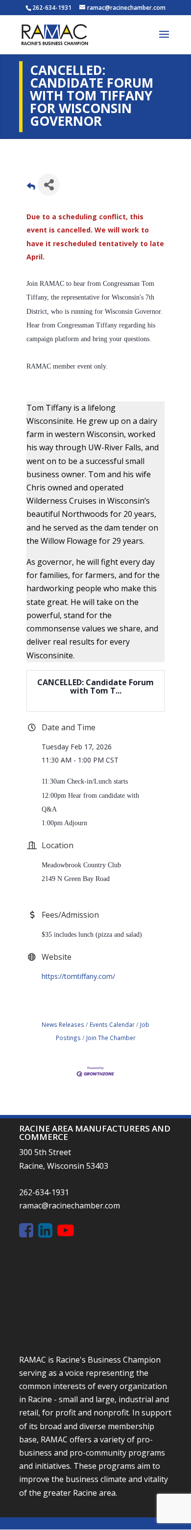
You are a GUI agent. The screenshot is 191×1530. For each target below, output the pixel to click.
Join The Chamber (111, 1038)
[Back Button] (31, 188)
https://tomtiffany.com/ (78, 976)
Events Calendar (112, 1024)
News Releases (63, 1024)
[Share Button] (49, 185)
